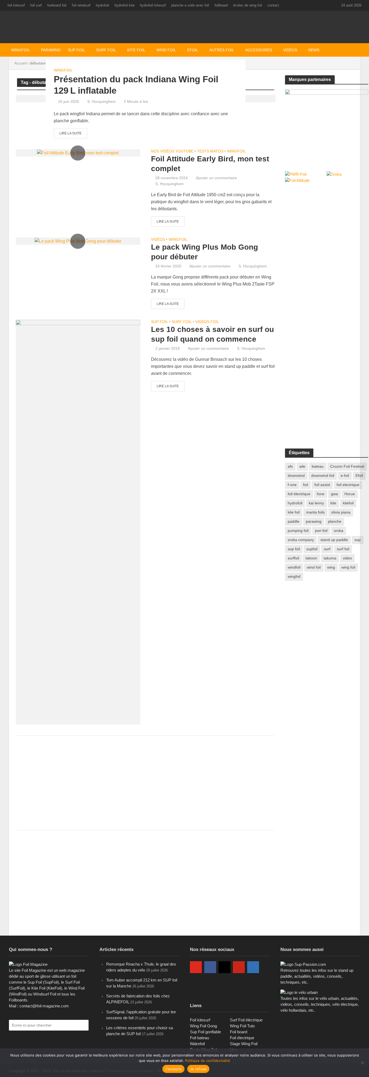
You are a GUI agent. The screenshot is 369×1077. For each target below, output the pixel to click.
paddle (293, 521)
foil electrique (348, 485)
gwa (334, 494)
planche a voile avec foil (190, 5)
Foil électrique (242, 1037)
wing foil (348, 567)
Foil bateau (199, 1037)
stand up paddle (334, 540)
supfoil (311, 549)
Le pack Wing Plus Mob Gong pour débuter (204, 252)
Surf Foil (106, 50)
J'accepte (173, 1069)
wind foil (314, 567)
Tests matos (210, 151)
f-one (292, 485)
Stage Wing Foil (243, 1043)
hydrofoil (102, 5)
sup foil (294, 549)
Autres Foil (221, 50)
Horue (349, 494)
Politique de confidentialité (207, 1060)
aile (302, 466)
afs (290, 466)
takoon (311, 558)
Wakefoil (197, 1043)
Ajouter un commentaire (216, 178)
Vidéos (290, 50)
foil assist (322, 485)
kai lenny (316, 503)
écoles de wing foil (247, 5)
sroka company (301, 540)
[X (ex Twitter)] (196, 984)
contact (273, 5)
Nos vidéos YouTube (172, 151)
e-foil (345, 475)
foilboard (221, 5)
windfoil (294, 567)
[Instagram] (224, 967)
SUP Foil (76, 50)
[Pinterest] (239, 967)
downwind (296, 475)
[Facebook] (210, 967)
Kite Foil (136, 50)
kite (333, 503)
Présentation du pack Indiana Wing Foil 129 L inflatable (136, 85)
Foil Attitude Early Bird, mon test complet (210, 164)
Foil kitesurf (200, 1020)
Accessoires (258, 50)
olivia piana (340, 512)
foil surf (36, 5)
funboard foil (56, 5)
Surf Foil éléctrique (246, 1020)
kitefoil (348, 503)
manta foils (315, 512)
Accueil (20, 63)
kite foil (294, 512)
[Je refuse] (362, 1062)
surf (327, 549)
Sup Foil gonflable (205, 1032)
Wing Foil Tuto (242, 1026)
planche (334, 521)
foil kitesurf (16, 5)
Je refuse (198, 1069)
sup (357, 540)
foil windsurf (81, 5)
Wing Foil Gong (203, 1026)
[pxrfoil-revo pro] (326, 124)
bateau (318, 466)
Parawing (51, 50)
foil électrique (299, 494)
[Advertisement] (145, 783)
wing (331, 567)
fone (320, 494)
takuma (330, 558)
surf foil (343, 549)
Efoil (192, 50)
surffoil (293, 558)
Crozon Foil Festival (347, 466)
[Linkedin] (253, 967)
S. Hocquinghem (101, 101)
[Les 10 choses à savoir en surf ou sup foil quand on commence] (78, 521)
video (347, 558)
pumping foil (298, 530)
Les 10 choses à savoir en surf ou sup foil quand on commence (212, 334)
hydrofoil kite (125, 5)
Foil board (238, 1032)
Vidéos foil (207, 322)
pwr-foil (321, 530)
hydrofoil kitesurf (153, 5)
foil (305, 485)
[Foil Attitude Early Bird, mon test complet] (78, 152)
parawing (313, 521)
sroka (338, 530)
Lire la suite (70, 133)
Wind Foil (166, 50)
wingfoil (294, 576)
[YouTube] (196, 967)
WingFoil (20, 50)
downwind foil (322, 475)
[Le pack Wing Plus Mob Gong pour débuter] (78, 241)
